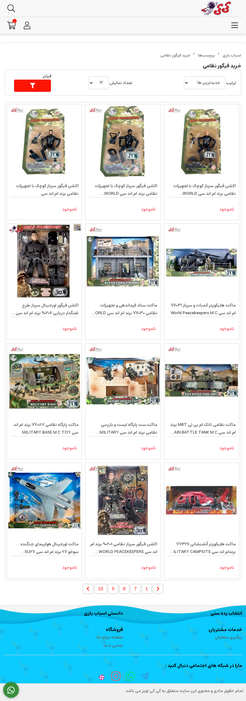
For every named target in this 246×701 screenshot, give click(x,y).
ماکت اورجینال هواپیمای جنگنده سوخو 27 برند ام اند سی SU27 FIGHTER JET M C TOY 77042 (49, 548)
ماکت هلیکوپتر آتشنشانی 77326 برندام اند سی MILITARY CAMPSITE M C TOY (203, 548)
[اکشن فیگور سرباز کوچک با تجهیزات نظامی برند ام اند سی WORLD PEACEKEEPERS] (201, 141)
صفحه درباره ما (110, 637)
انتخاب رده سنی (226, 613)
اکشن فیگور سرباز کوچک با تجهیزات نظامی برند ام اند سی (47, 189)
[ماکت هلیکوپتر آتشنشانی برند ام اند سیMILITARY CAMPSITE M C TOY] (201, 500)
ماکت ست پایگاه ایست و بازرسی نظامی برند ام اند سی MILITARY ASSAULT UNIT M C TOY (128, 429)
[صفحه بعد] (88, 589)
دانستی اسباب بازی (103, 613)
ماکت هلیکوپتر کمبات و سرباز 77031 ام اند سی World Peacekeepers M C (203, 309)
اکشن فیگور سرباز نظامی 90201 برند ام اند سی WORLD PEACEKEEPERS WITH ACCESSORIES (123, 548)
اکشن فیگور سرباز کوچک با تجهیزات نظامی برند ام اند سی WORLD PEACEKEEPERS (204, 190)
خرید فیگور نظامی (175, 55)
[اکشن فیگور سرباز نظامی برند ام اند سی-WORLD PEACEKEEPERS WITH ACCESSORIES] (123, 500)
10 (100, 588)
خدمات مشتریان (225, 630)
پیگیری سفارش (228, 637)
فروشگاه (114, 630)
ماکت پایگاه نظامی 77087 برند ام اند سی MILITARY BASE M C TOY (45, 428)
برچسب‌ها (206, 55)
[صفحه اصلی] (232, 55)
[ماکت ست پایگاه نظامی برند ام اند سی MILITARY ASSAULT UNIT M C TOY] (123, 380)
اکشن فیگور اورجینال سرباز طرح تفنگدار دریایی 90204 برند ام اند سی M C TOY (44, 309)
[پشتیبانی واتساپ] (11, 690)
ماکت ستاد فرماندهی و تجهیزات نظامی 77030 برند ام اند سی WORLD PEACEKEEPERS (124, 309)
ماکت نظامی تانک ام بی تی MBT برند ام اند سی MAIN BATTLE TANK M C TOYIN (203, 429)
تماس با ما (113, 645)
